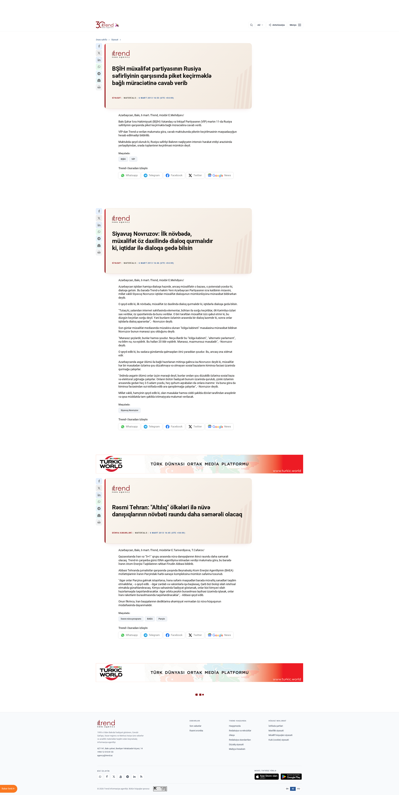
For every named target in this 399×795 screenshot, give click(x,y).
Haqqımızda (235, 726)
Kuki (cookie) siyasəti (279, 740)
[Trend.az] (107, 25)
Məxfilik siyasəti (276, 730)
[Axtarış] (251, 25)
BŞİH (123, 159)
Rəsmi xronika (196, 730)
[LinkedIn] (134, 776)
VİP (133, 159)
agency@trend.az (105, 755)
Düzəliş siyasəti (236, 744)
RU (298, 789)
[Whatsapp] (100, 776)
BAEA (150, 619)
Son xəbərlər (195, 726)
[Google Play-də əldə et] (291, 776)
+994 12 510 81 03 (105, 752)
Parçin (162, 619)
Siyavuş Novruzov (129, 410)
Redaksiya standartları (240, 740)
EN (287, 789)
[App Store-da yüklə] (267, 776)
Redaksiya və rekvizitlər (240, 730)
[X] (114, 776)
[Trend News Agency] (106, 724)
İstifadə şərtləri (276, 726)
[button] (99, 46)
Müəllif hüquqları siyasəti (280, 735)
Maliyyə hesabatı (237, 749)
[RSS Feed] (141, 776)
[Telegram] (127, 776)
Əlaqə (232, 735)
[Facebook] (107, 776)
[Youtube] (120, 776)
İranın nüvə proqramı (131, 619)
